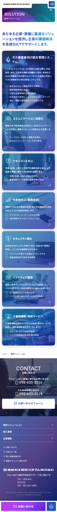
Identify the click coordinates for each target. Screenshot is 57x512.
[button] (23, 506)
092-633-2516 (30, 382)
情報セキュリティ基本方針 (16, 460)
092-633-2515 (30, 394)
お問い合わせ (11, 447)
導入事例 (7, 431)
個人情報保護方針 (13, 456)
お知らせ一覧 (11, 451)
